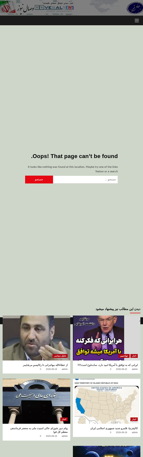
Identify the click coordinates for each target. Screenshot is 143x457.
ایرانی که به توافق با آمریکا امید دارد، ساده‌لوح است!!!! (108, 364)
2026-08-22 (121, 369)
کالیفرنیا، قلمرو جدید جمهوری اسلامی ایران (114, 428)
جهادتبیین (124, 356)
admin (135, 369)
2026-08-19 (51, 369)
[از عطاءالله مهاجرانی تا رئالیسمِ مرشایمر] (36, 338)
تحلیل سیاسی (60, 356)
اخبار (134, 356)
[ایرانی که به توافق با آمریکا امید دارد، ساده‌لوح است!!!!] (107, 338)
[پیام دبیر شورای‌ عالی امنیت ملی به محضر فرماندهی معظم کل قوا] (36, 401)
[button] (136, 20)
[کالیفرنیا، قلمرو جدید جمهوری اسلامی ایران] (107, 401)
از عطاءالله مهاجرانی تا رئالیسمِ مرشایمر (45, 364)
